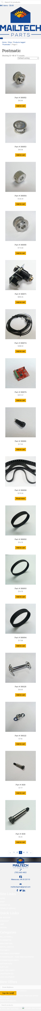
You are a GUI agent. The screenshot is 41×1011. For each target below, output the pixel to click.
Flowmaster (5, 940)
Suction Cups (6, 964)
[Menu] (1, 38)
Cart (2, 924)
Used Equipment (7, 977)
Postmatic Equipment (10, 954)
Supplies (4, 967)
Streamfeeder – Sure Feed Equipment (17, 957)
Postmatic (5, 950)
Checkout (4, 921)
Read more (20, 498)
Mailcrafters (6, 944)
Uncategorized (7, 974)
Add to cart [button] (20, 106)
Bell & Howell (6, 937)
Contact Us (5, 905)
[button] (17, 890)
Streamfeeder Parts (9, 960)
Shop (10, 42)
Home (4, 42)
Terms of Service (8, 908)
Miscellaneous (7, 947)
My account (5, 918)
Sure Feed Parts (7, 970)
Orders (3, 928)
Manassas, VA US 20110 (20, 879)
